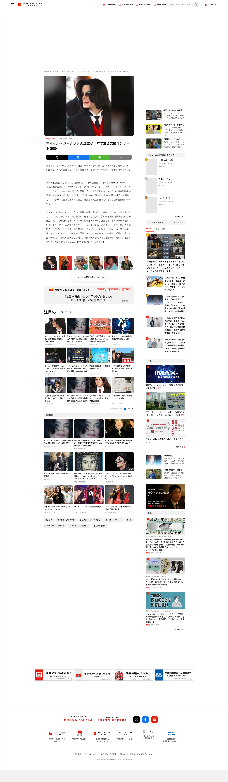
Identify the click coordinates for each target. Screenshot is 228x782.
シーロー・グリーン (113, 520)
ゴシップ (48, 520)
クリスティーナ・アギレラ (90, 520)
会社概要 (78, 754)
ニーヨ (129, 520)
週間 (157, 229)
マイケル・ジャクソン (66, 520)
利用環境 (113, 754)
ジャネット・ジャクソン (79, 526)
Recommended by (117, 409)
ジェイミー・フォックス (54, 526)
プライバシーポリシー (91, 754)
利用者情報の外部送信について (141, 754)
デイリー (150, 229)
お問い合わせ (123, 754)
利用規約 (104, 754)
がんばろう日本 (100, 526)
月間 (163, 229)
